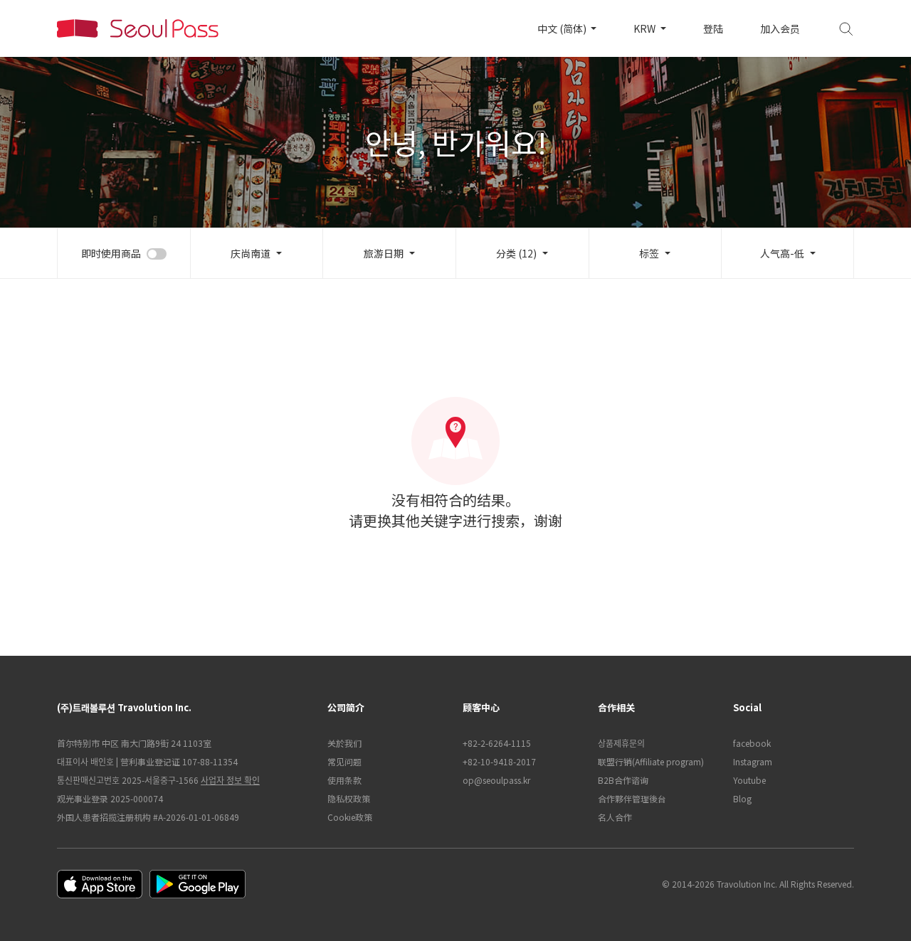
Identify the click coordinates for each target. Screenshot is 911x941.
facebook (752, 743)
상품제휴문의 (621, 743)
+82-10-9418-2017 (499, 761)
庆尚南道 (250, 253)
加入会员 (780, 28)
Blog (742, 798)
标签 (649, 253)
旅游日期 (384, 253)
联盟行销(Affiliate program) (651, 761)
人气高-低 (782, 253)
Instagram (752, 761)
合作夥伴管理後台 (632, 798)
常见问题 (344, 761)
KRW (645, 28)
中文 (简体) (563, 28)
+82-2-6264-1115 (497, 743)
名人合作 (615, 817)
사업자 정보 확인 (230, 780)
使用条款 (344, 780)
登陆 (713, 28)
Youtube (749, 780)
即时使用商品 (111, 253)
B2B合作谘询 (623, 780)
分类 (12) (516, 253)
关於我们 (344, 743)
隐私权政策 (348, 798)
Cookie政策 (349, 817)
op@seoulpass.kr (496, 780)
